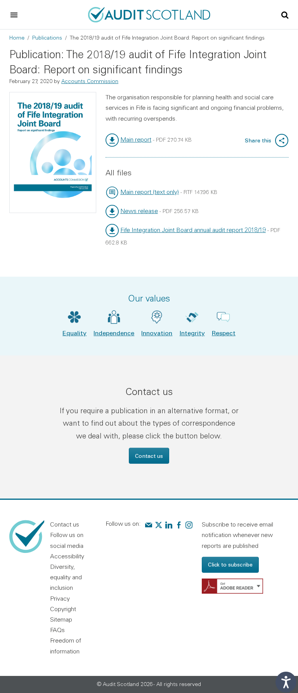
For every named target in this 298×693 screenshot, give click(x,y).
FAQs (57, 630)
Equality (74, 333)
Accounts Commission (89, 81)
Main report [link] (135, 139)
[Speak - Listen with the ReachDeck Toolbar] (285, 682)
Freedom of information (65, 645)
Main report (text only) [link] (149, 192)
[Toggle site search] (285, 14)
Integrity (192, 333)
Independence (114, 333)
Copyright (63, 609)
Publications (47, 37)
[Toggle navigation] (14, 14)
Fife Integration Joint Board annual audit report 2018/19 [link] (193, 230)
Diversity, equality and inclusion (66, 577)
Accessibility (67, 556)
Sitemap (61, 619)
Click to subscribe (230, 564)
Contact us (149, 455)
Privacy (60, 598)
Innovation (156, 333)
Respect (224, 333)
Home (16, 37)
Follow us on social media (66, 540)
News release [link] (139, 211)
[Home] (149, 13)
